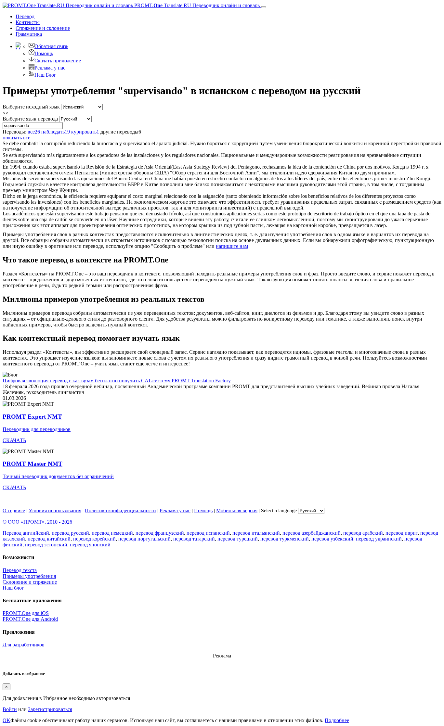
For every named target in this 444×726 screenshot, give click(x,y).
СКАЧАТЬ (14, 440)
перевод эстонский (46, 544)
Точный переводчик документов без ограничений (58, 476)
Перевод (25, 16)
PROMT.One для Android (30, 619)
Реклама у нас (49, 67)
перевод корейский (94, 538)
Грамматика (29, 34)
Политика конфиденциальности (120, 510)
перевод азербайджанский (311, 533)
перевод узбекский (332, 538)
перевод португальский (144, 538)
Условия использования (55, 510)
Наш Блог (45, 75)
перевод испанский (208, 533)
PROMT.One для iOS (26, 613)
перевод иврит (401, 533)
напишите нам (232, 246)
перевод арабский (363, 533)
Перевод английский (26, 533)
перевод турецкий (237, 538)
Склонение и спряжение (30, 582)
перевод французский (160, 533)
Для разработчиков (24, 644)
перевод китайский (49, 538)
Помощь (43, 53)
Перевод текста (20, 570)
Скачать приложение (57, 60)
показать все (16, 137)
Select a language (279, 510)
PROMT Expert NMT (32, 416)
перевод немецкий (112, 533)
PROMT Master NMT (32, 463)
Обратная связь (51, 46)
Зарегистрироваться (50, 709)
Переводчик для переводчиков (37, 429)
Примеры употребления (29, 576)
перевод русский (70, 533)
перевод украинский (379, 538)
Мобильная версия (236, 510)
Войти (10, 709)
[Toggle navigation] (263, 7)
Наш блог (13, 588)
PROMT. (196, 5)
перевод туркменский (284, 538)
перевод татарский (194, 538)
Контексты (28, 22)
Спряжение (43, 28)
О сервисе (14, 510)
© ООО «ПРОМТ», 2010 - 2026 (37, 522)
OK (6, 720)
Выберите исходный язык (31, 106)
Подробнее (337, 720)
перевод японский (90, 544)
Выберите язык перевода (30, 118)
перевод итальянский (256, 533)
